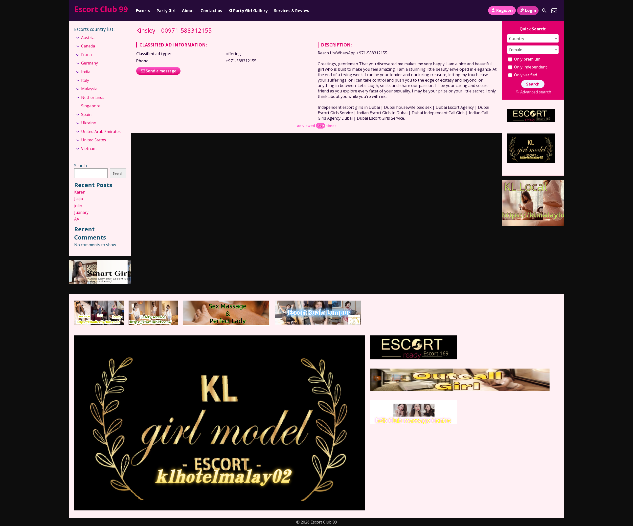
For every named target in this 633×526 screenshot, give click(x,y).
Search (80, 165)
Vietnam (88, 148)
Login (530, 10)
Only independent (530, 67)
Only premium (526, 59)
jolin (78, 205)
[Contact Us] (554, 10)
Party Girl (166, 10)
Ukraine (88, 123)
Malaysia (89, 88)
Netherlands (92, 97)
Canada (88, 46)
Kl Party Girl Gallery (248, 10)
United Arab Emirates (101, 131)
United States (93, 140)
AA (76, 219)
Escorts (143, 10)
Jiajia (78, 198)
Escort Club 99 (101, 9)
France (87, 54)
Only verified (525, 75)
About (188, 10)
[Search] (544, 10)
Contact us (211, 10)
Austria (87, 37)
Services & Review (292, 10)
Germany (89, 63)
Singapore (90, 106)
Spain (86, 114)
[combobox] (533, 38)
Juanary (81, 212)
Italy (85, 80)
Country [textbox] (516, 38)
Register (504, 10)
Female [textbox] (515, 49)
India (85, 71)
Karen (79, 192)
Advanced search (535, 92)
